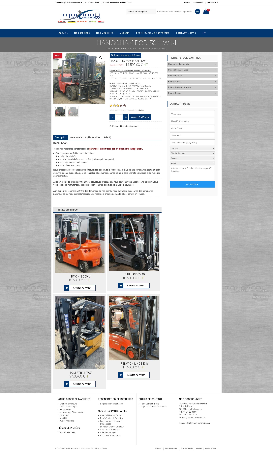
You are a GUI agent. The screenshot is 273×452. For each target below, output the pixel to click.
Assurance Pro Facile (109, 429)
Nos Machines (104, 33)
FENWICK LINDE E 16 (135, 363)
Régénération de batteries (111, 404)
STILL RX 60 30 (135, 274)
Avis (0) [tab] (107, 137)
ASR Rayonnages (108, 432)
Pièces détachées (67, 432)
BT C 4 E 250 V (80, 276)
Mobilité (63, 418)
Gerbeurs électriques (69, 406)
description (139, 110)
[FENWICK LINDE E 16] (134, 328)
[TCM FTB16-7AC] (80, 332)
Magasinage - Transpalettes (72, 412)
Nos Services (82, 33)
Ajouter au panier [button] (82, 288)
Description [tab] (60, 137)
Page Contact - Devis (150, 404)
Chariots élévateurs (137, 49)
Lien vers (194, 423)
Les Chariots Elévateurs (110, 421)
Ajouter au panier (140, 117)
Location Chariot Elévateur (112, 427)
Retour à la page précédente (127, 55)
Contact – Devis (186, 33)
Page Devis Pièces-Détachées (154, 406)
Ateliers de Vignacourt (110, 435)
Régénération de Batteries (152, 33)
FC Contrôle (105, 424)
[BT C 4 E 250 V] (80, 243)
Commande (198, 2)
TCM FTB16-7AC (81, 372)
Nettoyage (64, 415)
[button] (100, 57)
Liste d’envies (171, 448)
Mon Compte (212, 2)
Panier (187, 2)
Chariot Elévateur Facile (110, 415)
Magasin (125, 33)
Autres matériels (67, 421)
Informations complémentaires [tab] (85, 137)
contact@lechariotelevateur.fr (69, 2)
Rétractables (65, 409)
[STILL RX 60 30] (134, 242)
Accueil (63, 33)
